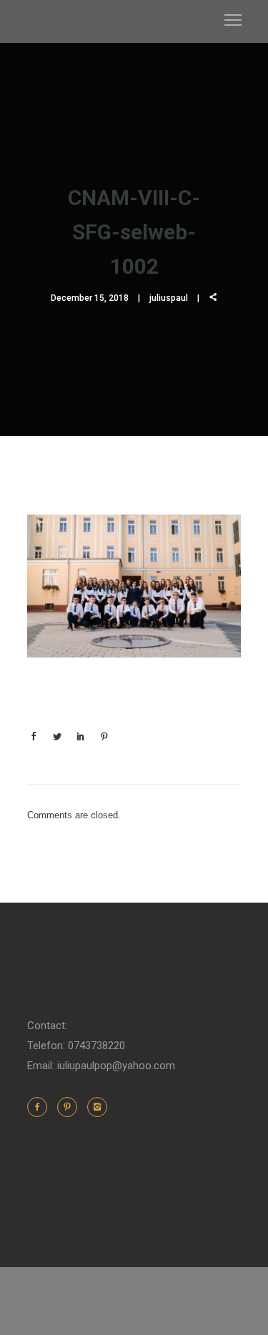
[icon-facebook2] (40, 1107)
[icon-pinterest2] (70, 1107)
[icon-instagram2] (97, 1107)
